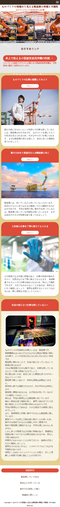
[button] (57, 2)
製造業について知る (30, 477)
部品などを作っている (30, 483)
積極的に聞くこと (30, 495)
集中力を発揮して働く (30, 489)
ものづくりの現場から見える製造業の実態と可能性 (30, 7)
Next (55, 30)
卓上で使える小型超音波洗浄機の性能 (27, 58)
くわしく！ (30, 86)
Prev (4, 30)
